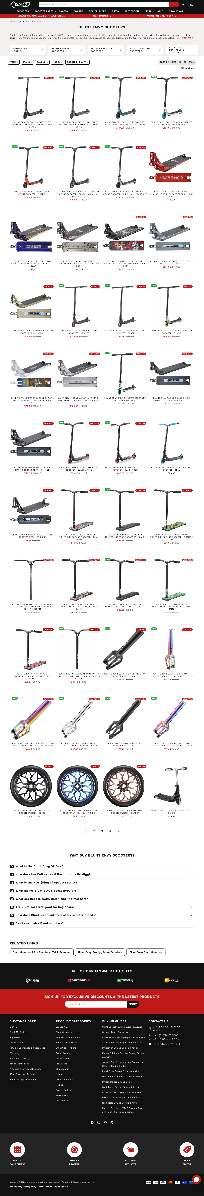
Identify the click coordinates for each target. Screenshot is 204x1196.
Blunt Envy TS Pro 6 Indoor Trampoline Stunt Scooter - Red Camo (32, 676)
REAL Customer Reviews (22, 1074)
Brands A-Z (62, 1027)
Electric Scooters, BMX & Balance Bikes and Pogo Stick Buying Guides (123, 1110)
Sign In (13, 1027)
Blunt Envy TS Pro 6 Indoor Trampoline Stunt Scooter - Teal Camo (78, 606)
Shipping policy (61, 1187)
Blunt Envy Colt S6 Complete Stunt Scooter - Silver (171, 332)
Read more (187, 37)
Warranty (14, 1053)
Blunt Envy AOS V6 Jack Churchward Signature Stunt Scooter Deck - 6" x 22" (32, 400)
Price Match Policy (19, 1058)
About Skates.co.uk (20, 1063)
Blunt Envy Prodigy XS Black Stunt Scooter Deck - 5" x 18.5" (32, 536)
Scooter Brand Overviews (115, 1032)
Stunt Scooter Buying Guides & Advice (122, 1027)
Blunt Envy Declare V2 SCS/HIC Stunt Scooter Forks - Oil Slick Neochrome (32, 744)
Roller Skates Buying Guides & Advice (121, 1092)
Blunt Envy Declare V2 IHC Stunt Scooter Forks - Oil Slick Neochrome (171, 675)
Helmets (60, 1074)
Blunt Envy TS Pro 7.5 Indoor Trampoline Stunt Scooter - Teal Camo (78, 537)
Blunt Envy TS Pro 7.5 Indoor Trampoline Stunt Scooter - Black (125, 536)
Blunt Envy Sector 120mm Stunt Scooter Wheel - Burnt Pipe (78, 812)
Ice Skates (61, 1063)
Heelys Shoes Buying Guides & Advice (122, 1076)
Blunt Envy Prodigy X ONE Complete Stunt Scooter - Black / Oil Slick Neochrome (78, 194)
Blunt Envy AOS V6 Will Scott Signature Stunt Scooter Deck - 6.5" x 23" (125, 263)
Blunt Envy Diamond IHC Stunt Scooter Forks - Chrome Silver (79, 744)
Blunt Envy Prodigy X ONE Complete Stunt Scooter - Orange (32, 193)
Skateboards (62, 1069)
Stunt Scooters (64, 1032)
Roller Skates (63, 1053)
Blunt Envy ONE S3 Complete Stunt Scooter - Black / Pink (79, 469)
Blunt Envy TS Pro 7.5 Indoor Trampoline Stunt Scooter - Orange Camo (171, 537)
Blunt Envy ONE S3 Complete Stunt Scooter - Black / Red (125, 469)
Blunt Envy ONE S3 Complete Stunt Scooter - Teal (171, 469)
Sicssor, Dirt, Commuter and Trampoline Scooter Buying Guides (123, 1064)
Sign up (133, 1004)
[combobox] (108, 4)
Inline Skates (62, 1058)
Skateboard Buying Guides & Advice (121, 1087)
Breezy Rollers (63, 1090)
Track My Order (18, 1032)
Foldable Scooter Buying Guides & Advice (123, 1037)
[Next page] (118, 831)
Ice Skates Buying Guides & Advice (120, 1102)
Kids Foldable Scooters (68, 1037)
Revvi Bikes (62, 1095)
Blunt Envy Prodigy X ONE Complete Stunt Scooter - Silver (171, 123)
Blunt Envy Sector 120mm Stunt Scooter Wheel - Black (32, 812)
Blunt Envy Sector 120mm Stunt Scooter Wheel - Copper (125, 812)
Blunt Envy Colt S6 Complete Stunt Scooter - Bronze (79, 332)
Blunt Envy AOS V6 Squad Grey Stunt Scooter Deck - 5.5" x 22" (171, 262)
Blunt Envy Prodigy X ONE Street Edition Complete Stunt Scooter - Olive (79, 124)
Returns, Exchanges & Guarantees (27, 1047)
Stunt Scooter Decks (67, 1042)
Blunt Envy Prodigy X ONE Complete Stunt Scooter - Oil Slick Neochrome (125, 193)
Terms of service (45, 1187)
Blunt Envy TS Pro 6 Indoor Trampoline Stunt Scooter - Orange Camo (171, 606)
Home (13, 21)
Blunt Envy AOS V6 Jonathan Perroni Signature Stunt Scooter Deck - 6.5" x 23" (78, 400)
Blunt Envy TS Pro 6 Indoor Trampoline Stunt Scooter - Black (125, 605)
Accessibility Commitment (23, 1079)
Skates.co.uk (32, 1182)
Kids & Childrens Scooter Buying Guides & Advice (123, 1055)
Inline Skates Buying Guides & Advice (121, 1097)
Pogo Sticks (62, 1100)
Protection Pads (64, 1079)
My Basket (15, 1037)
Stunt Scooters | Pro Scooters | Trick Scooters (41, 952)
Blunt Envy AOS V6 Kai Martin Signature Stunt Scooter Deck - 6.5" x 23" (79, 263)
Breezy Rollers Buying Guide (117, 1081)
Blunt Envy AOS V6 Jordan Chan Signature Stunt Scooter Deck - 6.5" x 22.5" (32, 263)
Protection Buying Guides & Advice (120, 1047)
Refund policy (16, 1187)
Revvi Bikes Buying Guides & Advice (120, 1071)
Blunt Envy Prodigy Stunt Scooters (100, 952)
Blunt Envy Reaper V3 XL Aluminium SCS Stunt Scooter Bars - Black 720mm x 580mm (32, 606)
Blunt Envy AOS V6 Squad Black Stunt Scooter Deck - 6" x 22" (171, 399)
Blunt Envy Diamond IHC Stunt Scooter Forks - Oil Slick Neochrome (171, 744)
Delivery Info (16, 1042)
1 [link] (85, 831)
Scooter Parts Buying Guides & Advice (122, 1042)
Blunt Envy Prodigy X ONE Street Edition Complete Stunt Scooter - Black (32, 124)
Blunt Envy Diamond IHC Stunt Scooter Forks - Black (125, 744)
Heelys (59, 1084)
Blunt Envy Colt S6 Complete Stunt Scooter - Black (125, 332)
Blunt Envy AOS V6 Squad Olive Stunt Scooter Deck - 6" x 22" (32, 332)
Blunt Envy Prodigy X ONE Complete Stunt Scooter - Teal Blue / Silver (125, 123)
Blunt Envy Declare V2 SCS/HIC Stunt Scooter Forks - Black (125, 675)
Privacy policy (29, 1187)
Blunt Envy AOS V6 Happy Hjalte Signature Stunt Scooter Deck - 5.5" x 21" (171, 194)
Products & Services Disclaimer (26, 1069)
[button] (191, 4)
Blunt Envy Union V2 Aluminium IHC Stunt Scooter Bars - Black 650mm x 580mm (79, 676)
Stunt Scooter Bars (66, 1047)
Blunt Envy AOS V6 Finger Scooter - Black (171, 812)
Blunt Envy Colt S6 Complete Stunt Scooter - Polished (125, 399)
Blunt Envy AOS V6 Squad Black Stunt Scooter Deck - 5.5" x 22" (32, 469)
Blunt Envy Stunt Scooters (145, 952)
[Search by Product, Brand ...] (174, 4)
